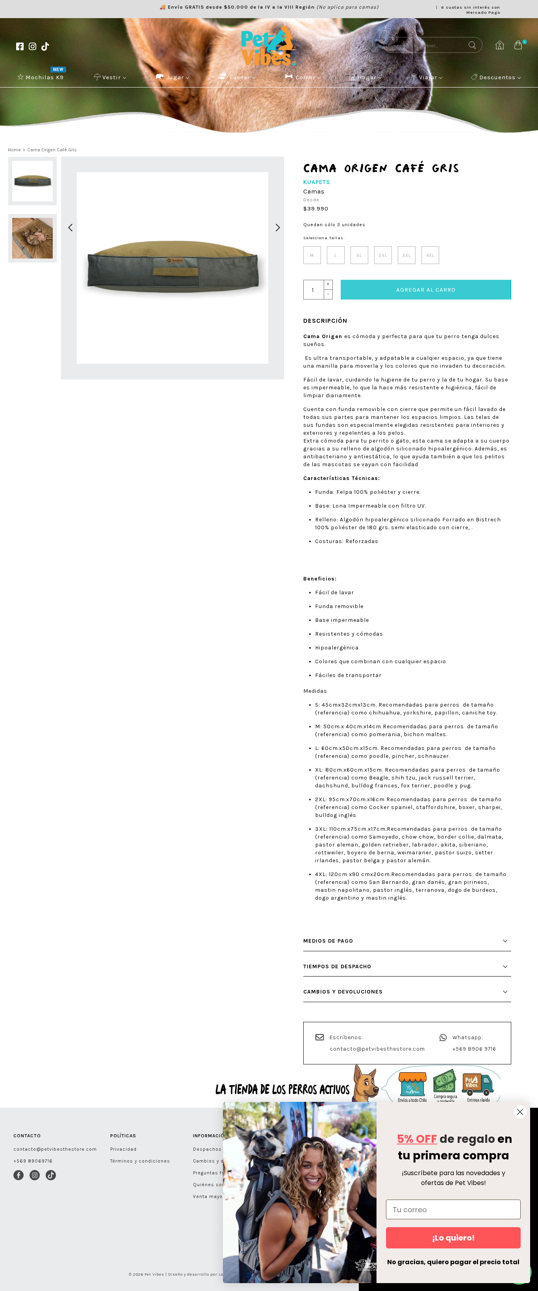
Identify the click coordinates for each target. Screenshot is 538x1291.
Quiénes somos (213, 1184)
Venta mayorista (213, 1196)
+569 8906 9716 (474, 1048)
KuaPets (316, 182)
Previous (69, 226)
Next (276, 226)
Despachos (207, 1149)
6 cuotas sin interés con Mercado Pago (470, 10)
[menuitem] (41, 76)
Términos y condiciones (140, 1161)
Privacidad (123, 1149)
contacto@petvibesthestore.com (377, 1048)
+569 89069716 (33, 1161)
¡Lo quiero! (453, 1237)
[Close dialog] (520, 1112)
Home (14, 150)
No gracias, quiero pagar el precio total (453, 1262)
